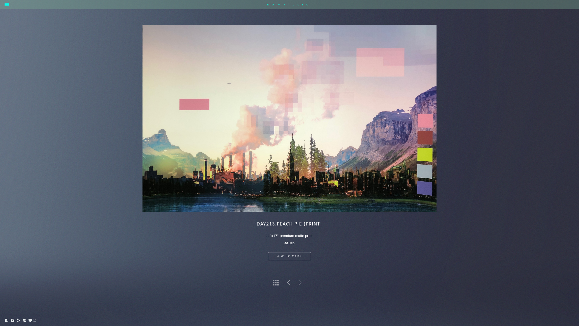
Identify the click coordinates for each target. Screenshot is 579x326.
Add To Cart (289, 256)
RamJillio (289, 4)
